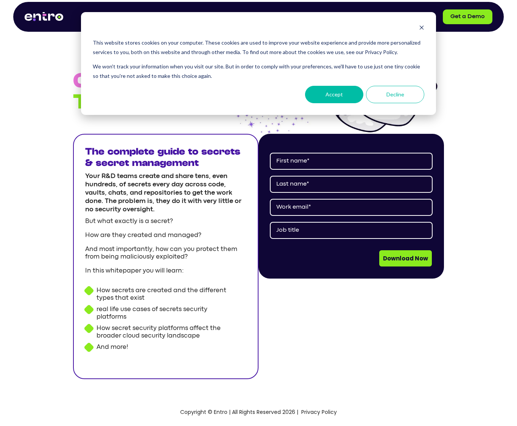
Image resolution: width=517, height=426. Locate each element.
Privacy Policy (319, 412)
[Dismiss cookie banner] (421, 28)
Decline (395, 94)
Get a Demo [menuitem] (467, 16)
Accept (334, 94)
